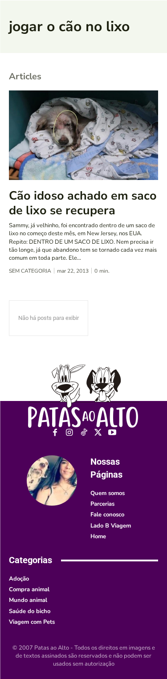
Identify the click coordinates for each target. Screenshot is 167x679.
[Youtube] (112, 433)
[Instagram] (69, 433)
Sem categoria (30, 271)
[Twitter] (98, 433)
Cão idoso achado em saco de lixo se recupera (83, 203)
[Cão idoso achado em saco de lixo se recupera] (83, 135)
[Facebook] (55, 433)
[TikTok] (83, 433)
